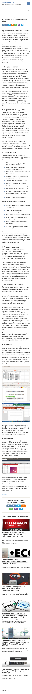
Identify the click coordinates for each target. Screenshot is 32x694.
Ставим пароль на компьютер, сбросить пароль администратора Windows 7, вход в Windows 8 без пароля (15, 643)
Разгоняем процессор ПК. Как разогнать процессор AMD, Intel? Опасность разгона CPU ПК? (15, 615)
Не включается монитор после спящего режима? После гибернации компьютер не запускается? (14, 535)
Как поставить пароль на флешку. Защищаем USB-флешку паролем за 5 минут (15, 671)
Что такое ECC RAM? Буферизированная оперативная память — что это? (14, 561)
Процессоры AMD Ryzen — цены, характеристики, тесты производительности (15, 588)
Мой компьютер (8, 2)
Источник (4, 494)
